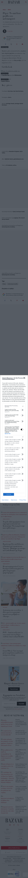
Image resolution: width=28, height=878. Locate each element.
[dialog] (14, 439)
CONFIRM (8, 494)
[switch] (22, 410)
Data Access (14, 500)
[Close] (24, 378)
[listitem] (14, 406)
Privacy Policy (22, 500)
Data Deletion (5, 500)
